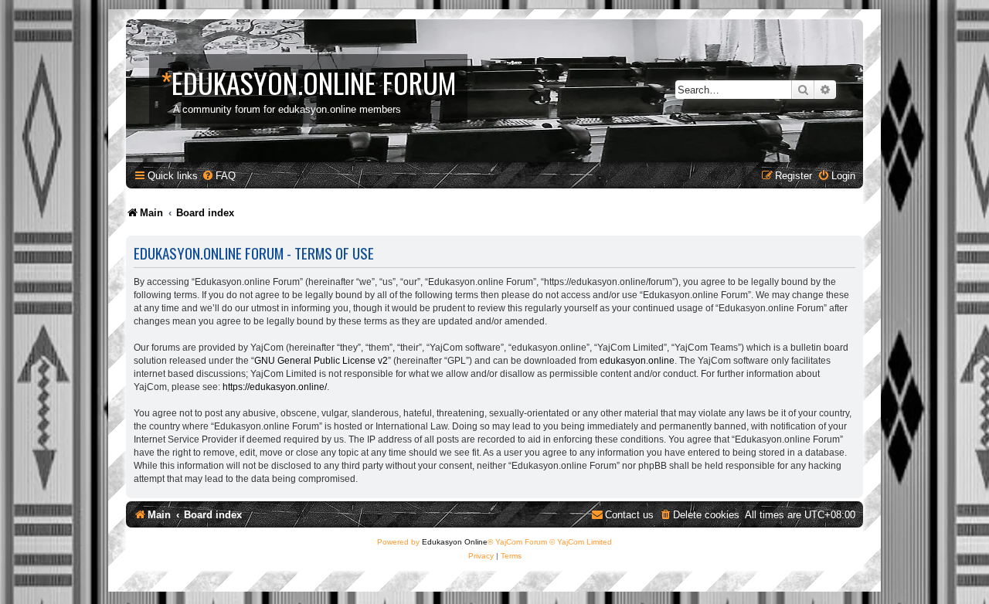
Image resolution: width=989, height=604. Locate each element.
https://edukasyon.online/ (275, 387)
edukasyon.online (637, 360)
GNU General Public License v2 (321, 360)
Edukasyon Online (455, 542)
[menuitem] (219, 176)
